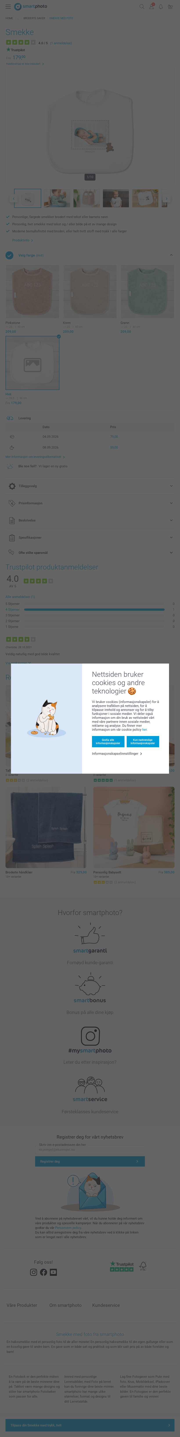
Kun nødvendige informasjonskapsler (143, 741)
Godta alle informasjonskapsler (108, 741)
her (144, 730)
